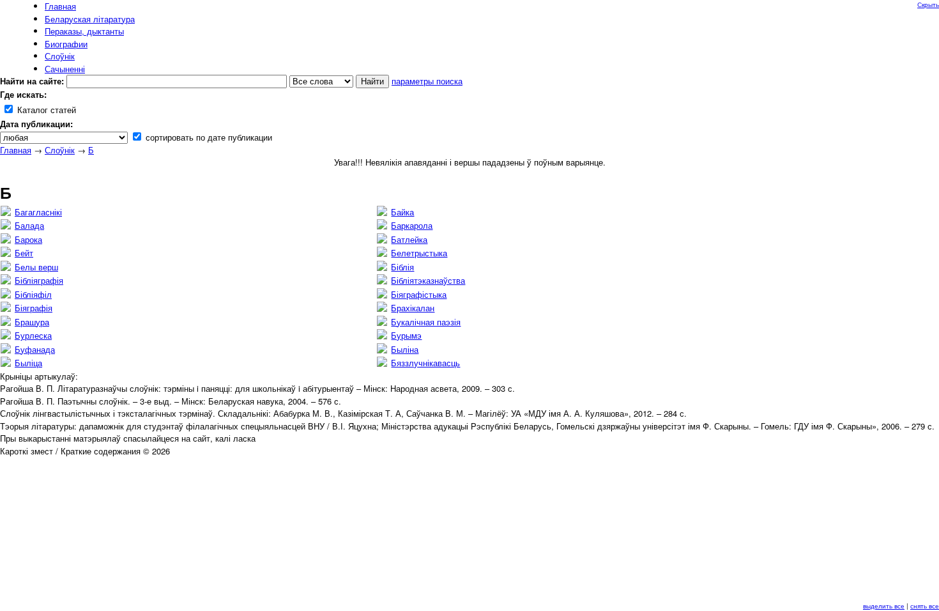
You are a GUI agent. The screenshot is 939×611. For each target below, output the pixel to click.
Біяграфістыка (419, 294)
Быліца (28, 363)
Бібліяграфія (39, 280)
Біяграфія (33, 308)
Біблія (402, 267)
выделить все (884, 605)
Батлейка (409, 239)
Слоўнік (60, 150)
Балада (29, 225)
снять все (924, 605)
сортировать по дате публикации (207, 137)
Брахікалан (412, 308)
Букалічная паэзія (426, 322)
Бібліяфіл (33, 294)
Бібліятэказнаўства (428, 280)
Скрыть (928, 4)
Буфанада (35, 349)
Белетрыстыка (419, 253)
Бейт (24, 253)
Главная (15, 150)
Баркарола (411, 225)
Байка (402, 212)
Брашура (32, 322)
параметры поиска (427, 81)
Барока (28, 239)
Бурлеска (33, 335)
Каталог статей (45, 110)
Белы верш (36, 267)
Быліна (404, 349)
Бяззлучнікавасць (425, 363)
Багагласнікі (38, 212)
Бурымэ (406, 335)
